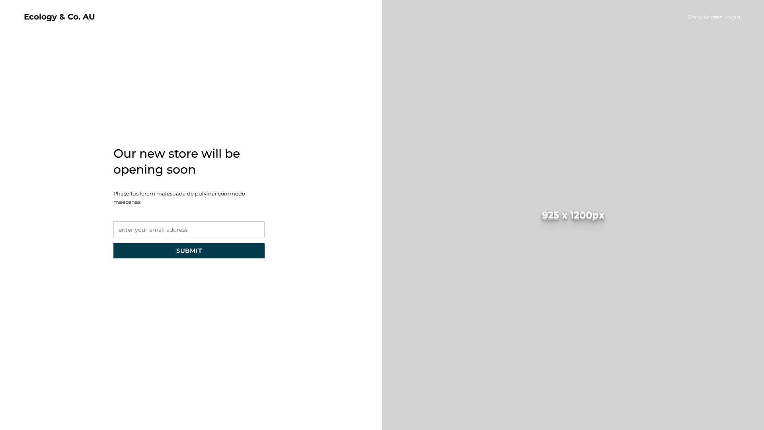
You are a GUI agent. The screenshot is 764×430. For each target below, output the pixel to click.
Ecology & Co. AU (59, 17)
